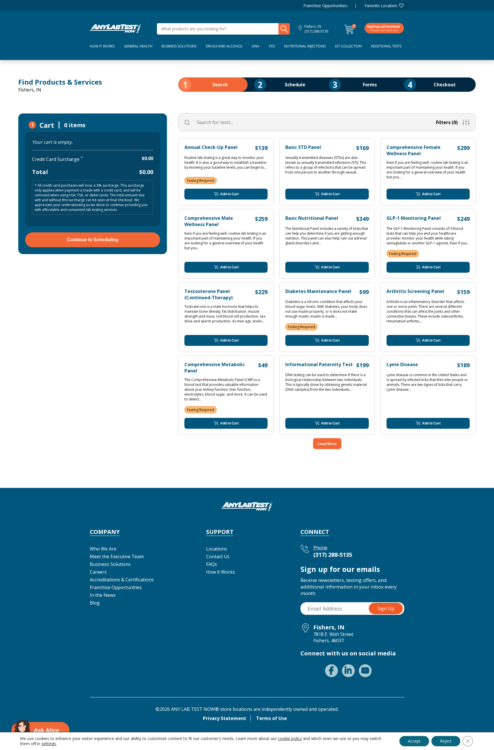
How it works (102, 46)
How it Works (220, 572)
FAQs (211, 564)
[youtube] (365, 670)
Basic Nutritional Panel (311, 218)
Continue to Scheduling (92, 239)
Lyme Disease (402, 364)
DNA (255, 46)
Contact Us (218, 556)
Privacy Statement (224, 718)
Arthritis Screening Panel (415, 291)
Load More (327, 443)
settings (48, 743)
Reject (446, 741)
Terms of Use (271, 718)
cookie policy (290, 738)
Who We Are (103, 549)
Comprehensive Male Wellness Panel (208, 221)
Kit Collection (348, 46)
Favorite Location (380, 5)
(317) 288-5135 (316, 31)
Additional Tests (386, 46)
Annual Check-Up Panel (211, 147)
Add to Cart (229, 194)
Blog (95, 603)
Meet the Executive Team (117, 556)
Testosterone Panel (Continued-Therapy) (208, 294)
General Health (138, 46)
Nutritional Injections (305, 46)
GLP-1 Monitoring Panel (414, 218)
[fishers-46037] (115, 28)
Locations (216, 549)
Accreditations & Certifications (122, 580)
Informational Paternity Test (319, 364)
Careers (98, 572)
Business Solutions (179, 46)
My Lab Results (384, 28)
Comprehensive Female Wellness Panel (414, 150)
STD (272, 46)
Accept (414, 741)
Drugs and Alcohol (224, 46)
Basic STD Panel (303, 147)
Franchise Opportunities (325, 5)
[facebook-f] (331, 670)
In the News (102, 595)
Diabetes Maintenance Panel (318, 291)
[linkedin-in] (348, 670)
